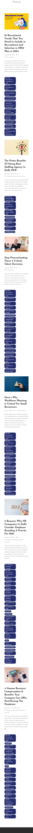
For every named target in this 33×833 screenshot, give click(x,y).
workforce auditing (8, 479)
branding (8, 743)
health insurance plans (10, 787)
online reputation (9, 643)
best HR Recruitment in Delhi (10, 87)
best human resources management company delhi (10, 450)
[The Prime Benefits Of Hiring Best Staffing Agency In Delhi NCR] (16, 147)
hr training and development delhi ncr (10, 335)
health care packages (9, 783)
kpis (7, 640)
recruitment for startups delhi (10, 122)
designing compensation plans (9, 761)
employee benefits (8, 303)
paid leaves (9, 807)
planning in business (9, 464)
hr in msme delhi (10, 315)
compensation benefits (9, 746)
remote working (10, 649)
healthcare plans (9, 796)
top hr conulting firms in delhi (10, 370)
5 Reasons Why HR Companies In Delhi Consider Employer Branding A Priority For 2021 (15, 527)
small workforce (10, 475)
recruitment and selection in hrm (10, 98)
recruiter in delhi (9, 224)
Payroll (6, 712)
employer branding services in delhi (10, 592)
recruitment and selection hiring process (10, 93)
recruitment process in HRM (10, 126)
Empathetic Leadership (9, 579)
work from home (8, 816)
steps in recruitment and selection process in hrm (10, 132)
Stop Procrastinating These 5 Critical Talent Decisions (15, 261)
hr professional (10, 216)
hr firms (8, 611)
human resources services (8, 636)
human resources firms (10, 623)
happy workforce (8, 779)
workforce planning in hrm (10, 493)
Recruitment (10, 57)
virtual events (9, 656)
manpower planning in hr (9, 346)
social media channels (9, 653)
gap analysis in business (10, 455)
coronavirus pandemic (9, 756)
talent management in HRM (10, 359)
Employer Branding (12, 539)
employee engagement (9, 775)
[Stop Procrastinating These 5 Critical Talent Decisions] (16, 244)
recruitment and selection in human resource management (10, 104)
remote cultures (10, 647)
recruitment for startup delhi (10, 472)
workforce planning (8, 483)
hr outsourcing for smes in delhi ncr (10, 329)
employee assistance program (8, 770)
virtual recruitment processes (9, 661)
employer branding (8, 587)
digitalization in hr (10, 299)
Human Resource (11, 176)
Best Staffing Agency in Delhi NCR (10, 212)
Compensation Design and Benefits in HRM (10, 751)
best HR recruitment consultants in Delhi (9, 80)
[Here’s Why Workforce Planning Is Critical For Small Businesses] (16, 384)
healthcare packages (9, 791)
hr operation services (9, 324)
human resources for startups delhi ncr (9, 629)
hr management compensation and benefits (10, 319)
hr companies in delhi (10, 603)
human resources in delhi (9, 341)
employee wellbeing (8, 583)
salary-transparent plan (9, 811)
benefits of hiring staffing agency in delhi (10, 198)
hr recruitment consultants (10, 220)
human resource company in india (10, 618)
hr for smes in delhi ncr (9, 307)
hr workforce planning (9, 459)
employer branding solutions (8, 598)
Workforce (22, 410)
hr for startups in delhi (10, 311)
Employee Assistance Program (15, 710)
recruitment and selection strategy (10, 117)
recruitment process (9, 228)
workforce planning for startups (9, 488)
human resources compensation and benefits (9, 802)
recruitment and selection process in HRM (10, 111)
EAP (7, 766)
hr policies (8, 614)
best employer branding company (9, 566)
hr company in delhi (9, 607)
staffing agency (10, 231)
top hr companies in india (9, 365)
